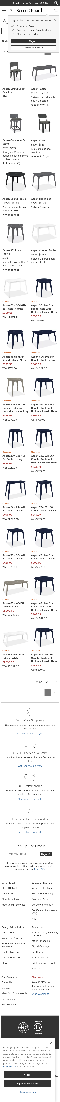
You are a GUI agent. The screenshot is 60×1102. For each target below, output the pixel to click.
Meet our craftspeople (30, 799)
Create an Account (33, 47)
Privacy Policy (9, 1066)
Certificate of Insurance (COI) (44, 912)
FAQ (34, 918)
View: (39, 682)
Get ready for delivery (30, 766)
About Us (7, 982)
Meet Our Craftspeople (14, 993)
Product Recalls (40, 957)
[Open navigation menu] (4, 10)
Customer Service (41, 899)
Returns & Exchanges (43, 888)
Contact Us (8, 893)
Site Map (36, 968)
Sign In (33, 41)
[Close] (55, 20)
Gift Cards (37, 952)
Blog (4, 963)
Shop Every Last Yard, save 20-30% (30, 3)
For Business (9, 999)
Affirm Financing (41, 941)
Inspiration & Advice (13, 938)
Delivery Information (43, 904)
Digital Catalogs (40, 946)
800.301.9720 (9, 888)
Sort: (5, 41)
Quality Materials (11, 952)
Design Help (8, 932)
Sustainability (9, 1004)
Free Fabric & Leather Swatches (14, 945)
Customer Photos (11, 957)
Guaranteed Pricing (42, 893)
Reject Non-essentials (28, 1083)
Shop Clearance (40, 994)
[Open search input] (11, 10)
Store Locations (10, 899)
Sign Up (46, 854)
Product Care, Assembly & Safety (45, 934)
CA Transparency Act (43, 963)
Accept (27, 1074)
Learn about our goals (30, 832)
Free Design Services (13, 904)
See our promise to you (30, 733)
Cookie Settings (28, 1092)
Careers (6, 988)
